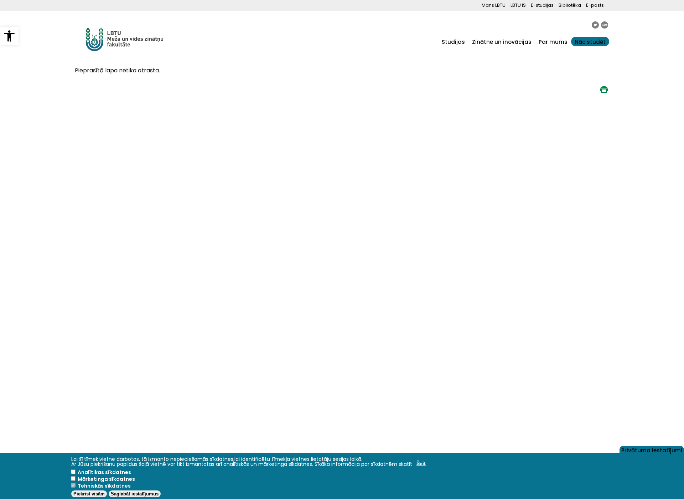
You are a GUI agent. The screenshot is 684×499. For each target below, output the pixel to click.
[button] (9, 36)
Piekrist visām (89, 494)
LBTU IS (518, 5)
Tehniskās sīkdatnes (104, 485)
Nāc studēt (590, 42)
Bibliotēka (570, 5)
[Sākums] (125, 55)
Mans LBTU (494, 5)
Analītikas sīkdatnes (104, 472)
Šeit (421, 463)
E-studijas (542, 5)
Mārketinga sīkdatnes (106, 479)
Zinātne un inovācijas (502, 42)
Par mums (553, 42)
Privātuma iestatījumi (651, 450)
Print (603, 89)
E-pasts (595, 5)
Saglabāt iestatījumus (135, 494)
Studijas (453, 42)
